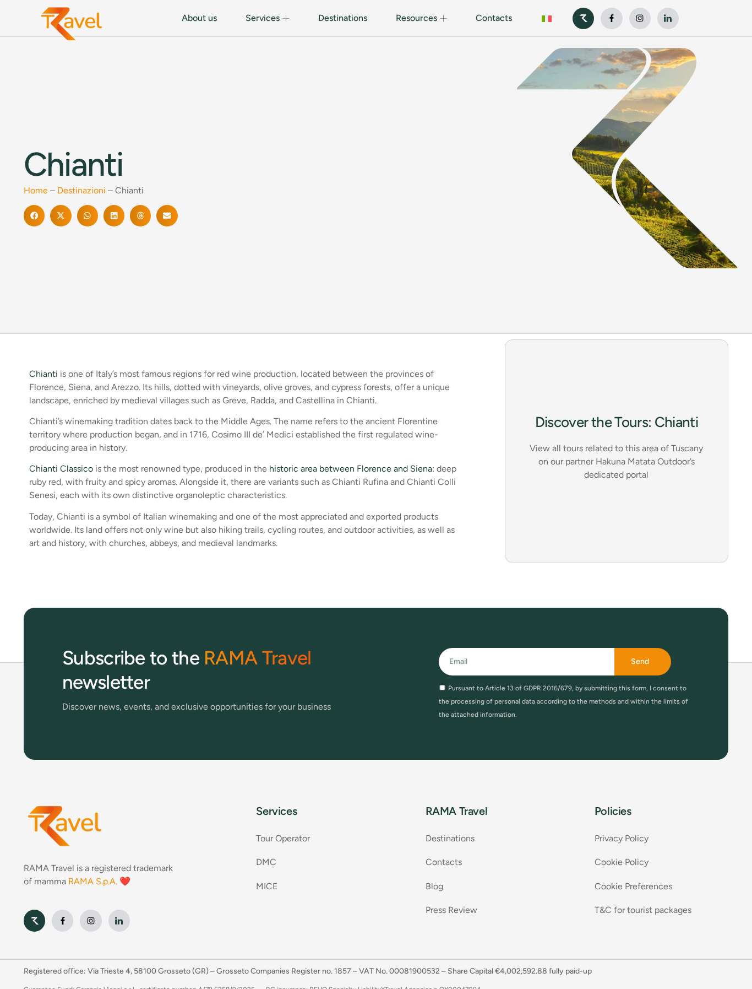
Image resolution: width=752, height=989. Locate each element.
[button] (34, 215)
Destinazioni (81, 190)
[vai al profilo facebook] (611, 18)
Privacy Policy (622, 838)
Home (36, 190)
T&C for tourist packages (643, 910)
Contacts (444, 862)
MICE (266, 886)
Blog (434, 886)
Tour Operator (283, 838)
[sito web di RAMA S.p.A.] (583, 18)
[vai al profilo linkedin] (668, 18)
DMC (266, 862)
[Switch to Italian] (546, 18)
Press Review (451, 910)
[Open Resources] (443, 18)
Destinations (450, 838)
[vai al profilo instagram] (640, 18)
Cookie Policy (622, 862)
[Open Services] (286, 18)
